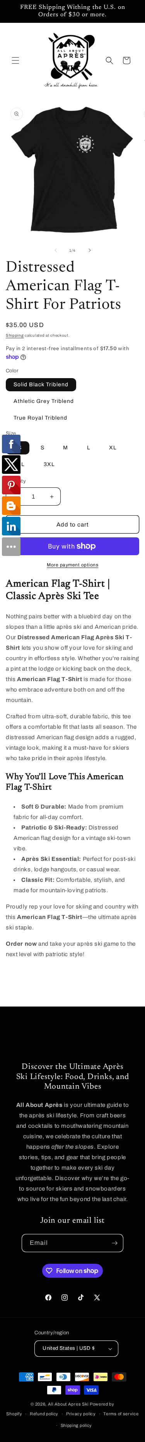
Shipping (15, 335)
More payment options (72, 565)
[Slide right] (89, 250)
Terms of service (120, 1413)
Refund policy (44, 1413)
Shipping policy (76, 1425)
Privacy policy (81, 1413)
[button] (15, 60)
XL (113, 448)
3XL (49, 464)
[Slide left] (55, 250)
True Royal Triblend (40, 418)
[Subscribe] (114, 1243)
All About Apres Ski (68, 1404)
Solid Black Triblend (41, 384)
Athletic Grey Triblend (44, 401)
